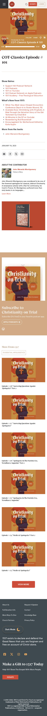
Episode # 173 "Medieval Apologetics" (16, 570)
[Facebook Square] (4, 654)
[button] (26, 4)
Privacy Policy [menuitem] (29, 620)
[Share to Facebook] (10, 154)
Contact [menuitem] (27, 610)
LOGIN (41, 4)
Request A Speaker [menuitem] (31, 605)
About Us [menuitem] (5, 605)
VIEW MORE (23, 584)
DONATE (33, 4)
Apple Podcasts (10, 322)
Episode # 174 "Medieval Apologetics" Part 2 (18, 535)
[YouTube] (25, 654)
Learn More (6, 194)
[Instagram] (18, 654)
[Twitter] (11, 654)
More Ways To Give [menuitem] (9, 615)
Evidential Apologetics (14, 353)
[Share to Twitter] (16, 154)
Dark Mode (10, 629)
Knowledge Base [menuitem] (30, 615)
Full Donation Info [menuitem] (8, 610)
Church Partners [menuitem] (8, 620)
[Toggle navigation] (4, 4)
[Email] (22, 154)
